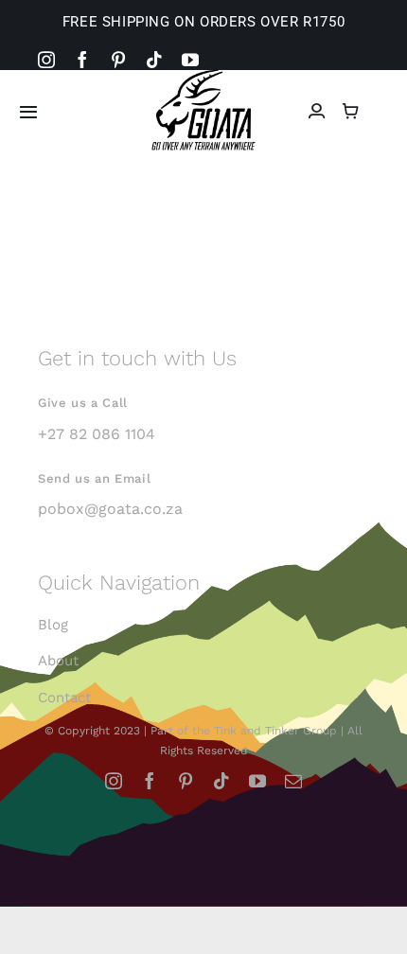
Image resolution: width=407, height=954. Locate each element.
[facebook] (82, 59)
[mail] (293, 780)
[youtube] (190, 59)
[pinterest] (118, 59)
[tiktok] (154, 59)
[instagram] (46, 59)
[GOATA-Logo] (203, 75)
